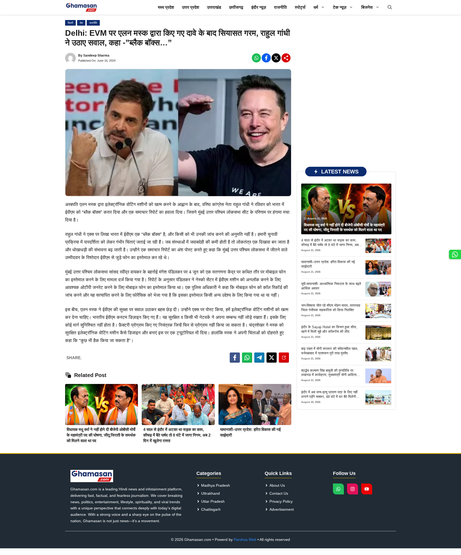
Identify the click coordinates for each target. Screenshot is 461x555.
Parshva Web (245, 539)
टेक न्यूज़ (339, 7)
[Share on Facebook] (235, 357)
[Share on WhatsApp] (247, 357)
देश (81, 22)
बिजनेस (367, 7)
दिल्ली (70, 22)
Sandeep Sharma (96, 55)
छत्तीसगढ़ (236, 7)
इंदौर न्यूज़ (258, 7)
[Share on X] (272, 357)
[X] (276, 57)
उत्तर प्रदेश (190, 7)
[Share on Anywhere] (284, 357)
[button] (390, 7)
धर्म (315, 7)
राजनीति (280, 7)
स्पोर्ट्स (300, 7)
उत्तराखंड (214, 7)
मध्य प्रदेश (166, 7)
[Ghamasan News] (81, 7)
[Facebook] (256, 57)
